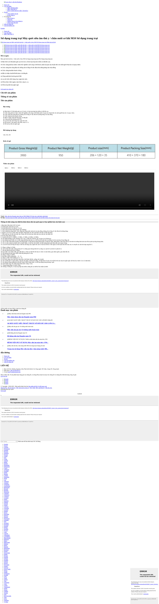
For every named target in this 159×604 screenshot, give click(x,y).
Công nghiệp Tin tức (12, 13)
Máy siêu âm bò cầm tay (22, 388)
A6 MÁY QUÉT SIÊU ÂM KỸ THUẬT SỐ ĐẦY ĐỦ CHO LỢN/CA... (31, 323)
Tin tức (6, 12)
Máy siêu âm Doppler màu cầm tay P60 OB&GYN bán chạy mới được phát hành (26, 216)
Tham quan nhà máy (12, 22)
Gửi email (3, 390)
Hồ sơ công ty (11, 18)
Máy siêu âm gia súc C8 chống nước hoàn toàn (23, 330)
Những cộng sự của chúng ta (14, 21)
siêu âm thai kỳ (12, 388)
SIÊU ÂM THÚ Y (12, 9)
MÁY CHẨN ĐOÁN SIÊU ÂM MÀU (17, 10)
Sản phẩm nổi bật (33, 386)
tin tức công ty (11, 15)
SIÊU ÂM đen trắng (12, 8)
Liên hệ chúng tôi (8, 24)
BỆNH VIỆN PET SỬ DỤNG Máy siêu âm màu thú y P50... (27, 342)
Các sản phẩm (7, 6)
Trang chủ (6, 5)
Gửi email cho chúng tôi (7, 89)
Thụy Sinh (32, 388)
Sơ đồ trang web (42, 386)
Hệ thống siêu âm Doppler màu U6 (19, 336)
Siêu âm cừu (48, 388)
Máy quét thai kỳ (40, 388)
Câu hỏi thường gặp (9, 25)
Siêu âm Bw (4, 388)
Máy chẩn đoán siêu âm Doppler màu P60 (21, 317)
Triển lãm (9, 19)
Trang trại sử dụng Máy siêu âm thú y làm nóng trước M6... (27, 349)
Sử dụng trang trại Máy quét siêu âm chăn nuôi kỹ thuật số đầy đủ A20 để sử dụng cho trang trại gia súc (32, 217)
